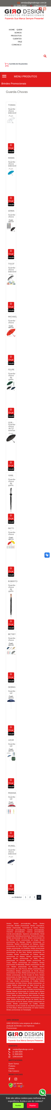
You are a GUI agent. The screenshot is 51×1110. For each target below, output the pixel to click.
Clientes (11, 1068)
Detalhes (11, 892)
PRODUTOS (16, 35)
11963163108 (40, 6)
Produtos (11, 1066)
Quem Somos (13, 1064)
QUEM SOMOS (18, 31)
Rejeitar (32, 1105)
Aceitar (18, 1105)
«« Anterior (17, 897)
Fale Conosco (13, 1071)
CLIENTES (17, 39)
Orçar (11, 148)
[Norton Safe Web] (16, 1085)
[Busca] (45, 56)
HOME (12, 29)
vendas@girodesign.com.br (33, 3)
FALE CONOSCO (17, 43)
